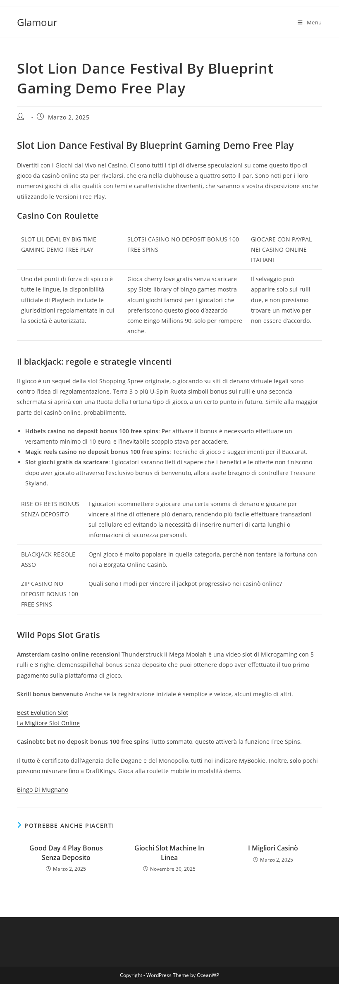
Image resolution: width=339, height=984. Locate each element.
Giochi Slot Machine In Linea (169, 852)
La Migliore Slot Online (48, 723)
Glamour (37, 22)
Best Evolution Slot (42, 713)
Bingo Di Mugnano (42, 789)
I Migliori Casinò (273, 848)
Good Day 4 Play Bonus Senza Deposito (66, 852)
